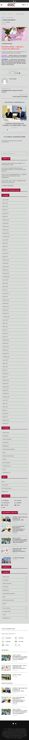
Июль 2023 (5, 323)
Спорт (4, 469)
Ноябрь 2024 (6, 270)
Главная (3, 14)
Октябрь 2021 (6, 393)
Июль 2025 (5, 243)
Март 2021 (5, 417)
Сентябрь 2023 (6, 316)
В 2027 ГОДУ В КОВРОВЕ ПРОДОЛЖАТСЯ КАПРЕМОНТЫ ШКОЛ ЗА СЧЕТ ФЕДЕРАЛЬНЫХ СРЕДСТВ (14, 169)
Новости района (10, 17)
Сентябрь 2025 (6, 236)
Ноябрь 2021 (6, 390)
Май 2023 (5, 330)
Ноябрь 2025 (6, 230)
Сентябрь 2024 (6, 276)
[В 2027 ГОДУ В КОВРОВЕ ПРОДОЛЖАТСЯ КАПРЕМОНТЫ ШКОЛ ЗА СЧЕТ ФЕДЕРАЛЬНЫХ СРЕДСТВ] (6, 529)
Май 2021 (5, 410)
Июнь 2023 (5, 326)
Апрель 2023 (6, 333)
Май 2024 (5, 290)
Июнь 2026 (5, 206)
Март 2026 (5, 216)
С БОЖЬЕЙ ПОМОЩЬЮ (7, 185)
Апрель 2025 (6, 253)
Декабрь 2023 (6, 306)
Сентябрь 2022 (6, 356)
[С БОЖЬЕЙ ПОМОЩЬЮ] (6, 560)
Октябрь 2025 (6, 233)
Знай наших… (6, 442)
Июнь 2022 (5, 366)
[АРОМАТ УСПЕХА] (6, 677)
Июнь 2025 (5, 246)
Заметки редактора (7, 439)
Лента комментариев (6, 488)
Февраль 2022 (6, 380)
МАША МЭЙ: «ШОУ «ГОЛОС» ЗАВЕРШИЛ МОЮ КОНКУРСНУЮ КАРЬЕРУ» (14, 181)
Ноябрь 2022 (6, 350)
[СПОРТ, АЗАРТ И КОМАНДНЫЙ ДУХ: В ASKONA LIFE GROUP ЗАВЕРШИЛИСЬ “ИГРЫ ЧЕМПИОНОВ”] (6, 540)
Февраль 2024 (6, 300)
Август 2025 (5, 240)
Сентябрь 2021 (6, 396)
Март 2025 (5, 256)
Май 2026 (5, 209)
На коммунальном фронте (9, 449)
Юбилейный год (6, 472)
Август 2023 (5, 320)
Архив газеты (6, 432)
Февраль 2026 (6, 220)
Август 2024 (5, 280)
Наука (4, 452)
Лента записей (5, 485)
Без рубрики (6, 436)
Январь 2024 (6, 303)
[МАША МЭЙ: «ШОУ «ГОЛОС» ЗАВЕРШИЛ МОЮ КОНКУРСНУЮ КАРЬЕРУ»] (6, 551)
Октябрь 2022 (6, 353)
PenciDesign (4, 730)
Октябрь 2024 (6, 273)
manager (8, 22)
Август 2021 (5, 400)
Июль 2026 (5, 203)
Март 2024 (5, 296)
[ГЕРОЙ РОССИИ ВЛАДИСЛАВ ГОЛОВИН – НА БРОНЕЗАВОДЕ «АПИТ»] (14, 113)
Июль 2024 (5, 283)
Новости (10, 14)
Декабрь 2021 (6, 386)
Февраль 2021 (6, 420)
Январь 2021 (6, 423)
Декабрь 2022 (6, 346)
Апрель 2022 (6, 373)
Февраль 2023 (6, 340)
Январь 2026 (6, 223)
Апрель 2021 (6, 413)
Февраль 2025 (6, 260)
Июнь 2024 (5, 286)
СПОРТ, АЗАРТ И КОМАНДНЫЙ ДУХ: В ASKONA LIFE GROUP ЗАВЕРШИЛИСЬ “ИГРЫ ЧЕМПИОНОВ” (14, 176)
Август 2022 (5, 360)
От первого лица (7, 466)
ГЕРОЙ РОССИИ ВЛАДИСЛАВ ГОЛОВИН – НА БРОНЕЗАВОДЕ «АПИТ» (14, 124)
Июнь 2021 (5, 407)
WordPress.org (5, 491)
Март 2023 (5, 336)
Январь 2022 (6, 383)
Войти (3, 481)
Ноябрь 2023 (6, 310)
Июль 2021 (5, 403)
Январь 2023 (6, 343)
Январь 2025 (6, 263)
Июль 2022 (5, 363)
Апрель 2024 (6, 293)
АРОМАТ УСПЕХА (16, 674)
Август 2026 (5, 199)
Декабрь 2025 (6, 226)
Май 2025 (5, 250)
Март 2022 (5, 376)
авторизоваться (5, 142)
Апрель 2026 (6, 213)
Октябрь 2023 (6, 313)
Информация (6, 446)
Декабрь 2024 (6, 266)
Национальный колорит (8, 456)
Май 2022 (5, 370)
